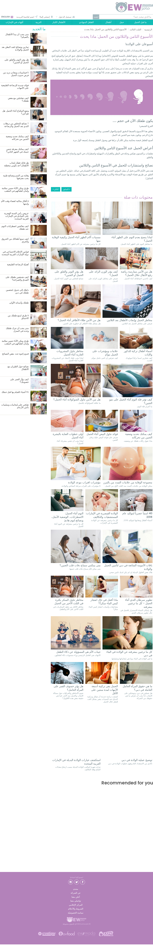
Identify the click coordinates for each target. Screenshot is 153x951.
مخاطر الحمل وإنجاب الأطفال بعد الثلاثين (129, 320)
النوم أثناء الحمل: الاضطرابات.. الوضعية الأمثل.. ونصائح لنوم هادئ (67, 517)
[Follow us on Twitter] (76, 881)
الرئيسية (148, 29)
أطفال (108, 22)
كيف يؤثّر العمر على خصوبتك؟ (19, 381)
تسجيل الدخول (65, 16)
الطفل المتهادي (86, 22)
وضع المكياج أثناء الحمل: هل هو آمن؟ (15, 112)
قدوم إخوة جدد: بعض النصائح (15, 353)
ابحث (96, 16)
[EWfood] (66, 933)
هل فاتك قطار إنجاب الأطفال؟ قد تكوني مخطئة (16, 164)
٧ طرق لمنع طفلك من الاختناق (18, 317)
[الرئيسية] (131, 7)
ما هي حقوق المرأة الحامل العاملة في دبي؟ (137, 687)
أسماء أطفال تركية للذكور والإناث (138, 352)
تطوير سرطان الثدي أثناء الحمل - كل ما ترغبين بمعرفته (138, 603)
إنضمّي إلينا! (45, 16)
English (5, 16)
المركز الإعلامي (75, 904)
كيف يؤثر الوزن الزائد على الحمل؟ (103, 273)
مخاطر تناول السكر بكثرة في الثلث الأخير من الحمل (68, 601)
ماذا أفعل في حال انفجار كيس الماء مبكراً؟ (104, 601)
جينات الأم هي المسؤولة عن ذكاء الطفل (78, 652)
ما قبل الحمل (140, 22)
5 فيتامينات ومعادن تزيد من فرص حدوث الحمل (16, 74)
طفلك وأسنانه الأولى (19, 302)
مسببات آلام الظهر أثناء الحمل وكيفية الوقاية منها (76, 238)
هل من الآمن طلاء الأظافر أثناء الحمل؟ (79, 320)
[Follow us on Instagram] (70, 881)
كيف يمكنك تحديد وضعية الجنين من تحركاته (138, 435)
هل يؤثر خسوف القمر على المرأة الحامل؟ (68, 687)
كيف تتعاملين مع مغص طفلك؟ (18, 99)
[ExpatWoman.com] (106, 933)
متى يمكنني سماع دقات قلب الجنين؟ (80, 565)
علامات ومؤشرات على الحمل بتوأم (105, 352)
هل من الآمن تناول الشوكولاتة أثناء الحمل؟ (77, 399)
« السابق (66, 189)
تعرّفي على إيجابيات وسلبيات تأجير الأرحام (15, 406)
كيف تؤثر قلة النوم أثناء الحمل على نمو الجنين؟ (130, 401)
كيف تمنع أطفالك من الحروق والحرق (15, 240)
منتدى (75, 889)
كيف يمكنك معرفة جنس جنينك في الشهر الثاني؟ (17, 150)
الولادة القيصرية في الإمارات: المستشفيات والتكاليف (102, 515)
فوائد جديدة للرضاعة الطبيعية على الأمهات (15, 86)
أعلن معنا (76, 896)
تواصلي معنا (75, 900)
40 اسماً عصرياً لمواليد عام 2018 (137, 515)
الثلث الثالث (135, 29)
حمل (122, 22)
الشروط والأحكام (75, 908)
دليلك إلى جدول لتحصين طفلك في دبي (17, 291)
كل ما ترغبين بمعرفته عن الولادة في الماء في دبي (129, 653)
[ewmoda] (86, 933)
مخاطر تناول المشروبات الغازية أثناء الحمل (69, 352)
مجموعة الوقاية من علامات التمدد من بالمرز (127, 482)
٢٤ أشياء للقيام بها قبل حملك (15, 392)
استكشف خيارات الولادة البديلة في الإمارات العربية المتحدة (76, 761)
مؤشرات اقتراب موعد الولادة (84, 482)
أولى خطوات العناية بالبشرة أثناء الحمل (68, 435)
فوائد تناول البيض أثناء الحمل (102, 434)
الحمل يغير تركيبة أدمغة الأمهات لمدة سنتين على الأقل (104, 689)
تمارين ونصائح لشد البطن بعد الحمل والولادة (15, 48)
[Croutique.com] (46, 933)
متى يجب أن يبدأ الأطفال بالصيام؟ (17, 36)
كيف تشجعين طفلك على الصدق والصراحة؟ (17, 278)
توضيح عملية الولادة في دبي (136, 760)
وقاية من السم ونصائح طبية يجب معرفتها (16, 177)
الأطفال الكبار (58, 22)
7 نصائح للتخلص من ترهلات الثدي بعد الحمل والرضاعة (16, 125)
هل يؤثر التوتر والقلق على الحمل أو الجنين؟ (69, 273)
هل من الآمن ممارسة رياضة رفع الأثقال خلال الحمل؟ (136, 273)
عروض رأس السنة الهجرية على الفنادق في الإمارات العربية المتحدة (16, 216)
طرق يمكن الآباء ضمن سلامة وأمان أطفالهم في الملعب (15, 189)
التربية (38, 22)
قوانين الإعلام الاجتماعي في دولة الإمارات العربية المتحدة (15, 253)
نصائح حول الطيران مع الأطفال (18, 368)
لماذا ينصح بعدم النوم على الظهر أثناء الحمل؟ (131, 238)
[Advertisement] (101, 816)
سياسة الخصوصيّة (75, 912)
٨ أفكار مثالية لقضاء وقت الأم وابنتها (15, 202)
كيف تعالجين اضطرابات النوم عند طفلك (15, 227)
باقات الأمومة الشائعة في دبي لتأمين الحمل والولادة (128, 567)
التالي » (55, 189)
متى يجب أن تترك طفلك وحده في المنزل (17, 329)
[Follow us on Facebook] (82, 881)
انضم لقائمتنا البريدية (25, 16)
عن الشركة (76, 892)
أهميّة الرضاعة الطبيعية (18, 264)
